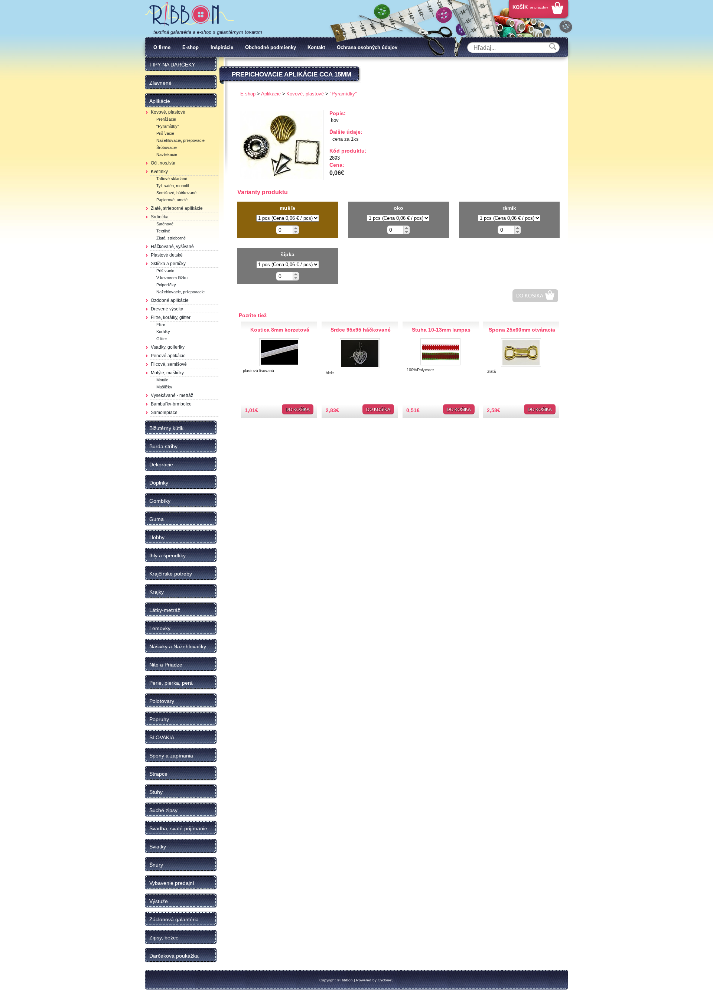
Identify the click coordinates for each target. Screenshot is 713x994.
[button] (296, 228)
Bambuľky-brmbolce (171, 404)
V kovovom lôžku (172, 278)
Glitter (161, 338)
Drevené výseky (167, 309)
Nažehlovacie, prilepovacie (180, 140)
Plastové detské (167, 255)
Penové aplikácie (168, 355)
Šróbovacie (166, 147)
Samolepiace (164, 412)
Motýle (162, 380)
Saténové (164, 224)
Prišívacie (165, 133)
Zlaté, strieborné (171, 238)
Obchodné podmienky (270, 47)
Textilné (163, 231)
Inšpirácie (222, 47)
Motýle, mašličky (167, 372)
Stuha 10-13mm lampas (441, 330)
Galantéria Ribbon (189, 14)
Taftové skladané (171, 178)
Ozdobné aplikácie (170, 300)
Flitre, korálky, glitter (171, 317)
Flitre (160, 324)
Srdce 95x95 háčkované (361, 330)
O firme (161, 47)
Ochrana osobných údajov (367, 47)
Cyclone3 (386, 980)
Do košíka (529, 296)
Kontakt (316, 47)
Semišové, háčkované (176, 192)
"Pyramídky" (167, 126)
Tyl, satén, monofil (172, 185)
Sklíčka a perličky (168, 263)
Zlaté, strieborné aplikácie (177, 208)
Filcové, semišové (169, 364)
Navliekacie (166, 154)
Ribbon (347, 980)
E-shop (190, 47)
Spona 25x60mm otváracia (522, 330)
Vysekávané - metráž (172, 395)
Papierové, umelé (172, 200)
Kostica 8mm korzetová (279, 330)
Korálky (163, 331)
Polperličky (166, 285)
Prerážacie (166, 119)
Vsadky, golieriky (168, 347)
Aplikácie (271, 94)
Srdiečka (160, 216)
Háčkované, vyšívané (172, 246)
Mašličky (164, 387)
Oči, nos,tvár (163, 163)
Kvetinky (159, 171)
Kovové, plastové (168, 112)
